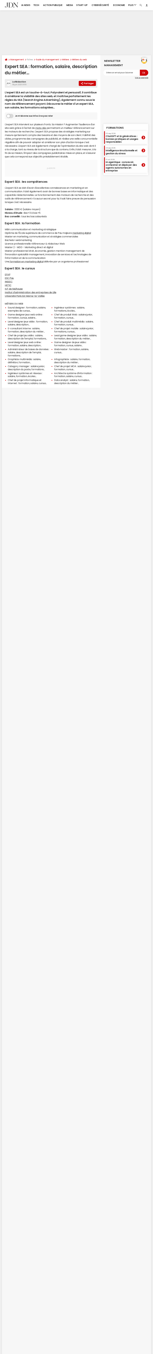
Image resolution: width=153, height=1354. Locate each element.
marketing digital (81, 233)
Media (69, 5)
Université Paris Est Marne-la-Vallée (25, 296)
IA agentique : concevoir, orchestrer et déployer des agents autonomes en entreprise (121, 165)
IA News (25, 5)
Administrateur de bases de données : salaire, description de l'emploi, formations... (28, 352)
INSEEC (8, 281)
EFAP (7, 274)
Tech (36, 5)
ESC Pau (9, 278)
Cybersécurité (100, 5)
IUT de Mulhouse (14, 289)
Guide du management (47, 60)
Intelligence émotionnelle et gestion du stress (121, 150)
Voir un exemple (141, 78)
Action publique (52, 5)
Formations (115, 127)
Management (17, 60)
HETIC (8, 285)
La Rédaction (19, 82)
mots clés (40, 128)
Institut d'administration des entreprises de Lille (30, 292)
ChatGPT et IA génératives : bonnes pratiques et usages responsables (122, 138)
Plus (131, 5)
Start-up (81, 5)
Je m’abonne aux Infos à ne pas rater (34, 116)
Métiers (65, 60)
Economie (119, 5)
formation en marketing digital (26, 261)
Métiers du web (79, 60)
